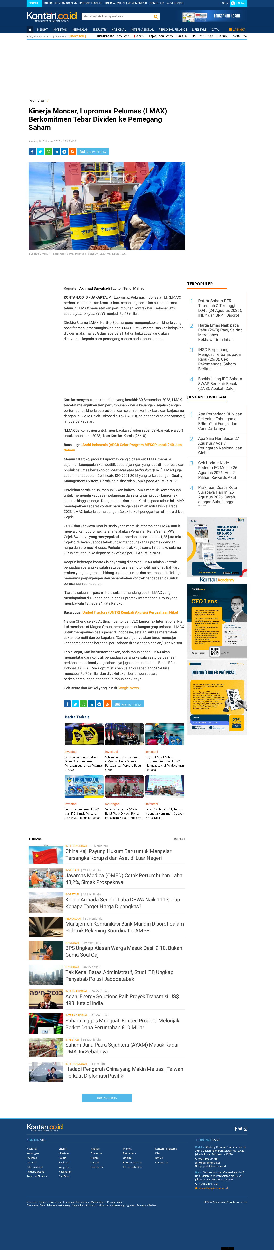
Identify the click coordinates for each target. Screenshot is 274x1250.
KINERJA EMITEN (115, 3)
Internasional (142, 29)
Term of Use (55, 1202)
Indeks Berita (107, 1097)
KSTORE (48, 3)
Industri (100, 29)
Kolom (95, 1158)
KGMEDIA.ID (157, 3)
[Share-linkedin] (56, 151)
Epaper (33, 3)
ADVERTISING (175, 3)
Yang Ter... (65, 1167)
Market (127, 1148)
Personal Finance (173, 29)
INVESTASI (37, 101)
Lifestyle (199, 29)
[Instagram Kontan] (245, 1129)
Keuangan (80, 29)
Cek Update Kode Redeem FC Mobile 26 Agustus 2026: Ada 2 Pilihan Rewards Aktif (217, 470)
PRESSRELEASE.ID (91, 3)
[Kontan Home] (30, 29)
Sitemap (31, 1202)
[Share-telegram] (64, 151)
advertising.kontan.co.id (212, 1188)
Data (215, 29)
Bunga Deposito (132, 1162)
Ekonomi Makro (132, 1167)
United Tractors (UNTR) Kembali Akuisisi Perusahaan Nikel (130, 612)
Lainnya (239, 29)
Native (159, 1158)
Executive (96, 1153)
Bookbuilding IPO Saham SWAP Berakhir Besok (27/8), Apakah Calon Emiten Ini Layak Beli (220, 386)
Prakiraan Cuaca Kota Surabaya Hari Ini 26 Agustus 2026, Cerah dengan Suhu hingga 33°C (217, 497)
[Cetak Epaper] (211, 20)
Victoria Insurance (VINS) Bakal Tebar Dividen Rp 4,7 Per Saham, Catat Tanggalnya (123, 813)
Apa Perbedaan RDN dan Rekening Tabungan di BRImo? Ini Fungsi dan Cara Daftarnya (220, 421)
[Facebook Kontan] (235, 1129)
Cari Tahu (64, 1176)
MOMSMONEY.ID (137, 3)
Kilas (157, 1153)
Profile (42, 1202)
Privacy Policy (114, 1202)
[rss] (72, 151)
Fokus (62, 1158)
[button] (156, 16)
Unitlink (127, 1158)
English (63, 1148)
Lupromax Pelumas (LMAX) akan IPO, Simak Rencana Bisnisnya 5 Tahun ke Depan (82, 813)
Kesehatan (65, 1171)
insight (42, 29)
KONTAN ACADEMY (66, 3)
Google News (128, 688)
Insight (95, 1162)
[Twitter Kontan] (240, 1129)
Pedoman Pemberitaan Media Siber (85, 1202)
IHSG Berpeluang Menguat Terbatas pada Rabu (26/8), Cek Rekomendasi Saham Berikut (219, 359)
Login (224, 3)
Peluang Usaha (35, 1171)
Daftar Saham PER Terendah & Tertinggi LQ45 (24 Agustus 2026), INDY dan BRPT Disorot (220, 308)
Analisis (95, 1148)
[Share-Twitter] (40, 151)
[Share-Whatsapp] (48, 151)
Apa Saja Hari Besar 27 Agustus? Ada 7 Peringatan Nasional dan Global (220, 445)
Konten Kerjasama (166, 1148)
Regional (64, 1162)
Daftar (240, 3)
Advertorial (161, 1162)
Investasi (60, 29)
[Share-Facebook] (32, 151)
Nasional (118, 29)
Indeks (179, 839)
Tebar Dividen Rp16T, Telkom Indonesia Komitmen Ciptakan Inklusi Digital (164, 813)
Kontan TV (97, 1167)
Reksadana (129, 1153)
